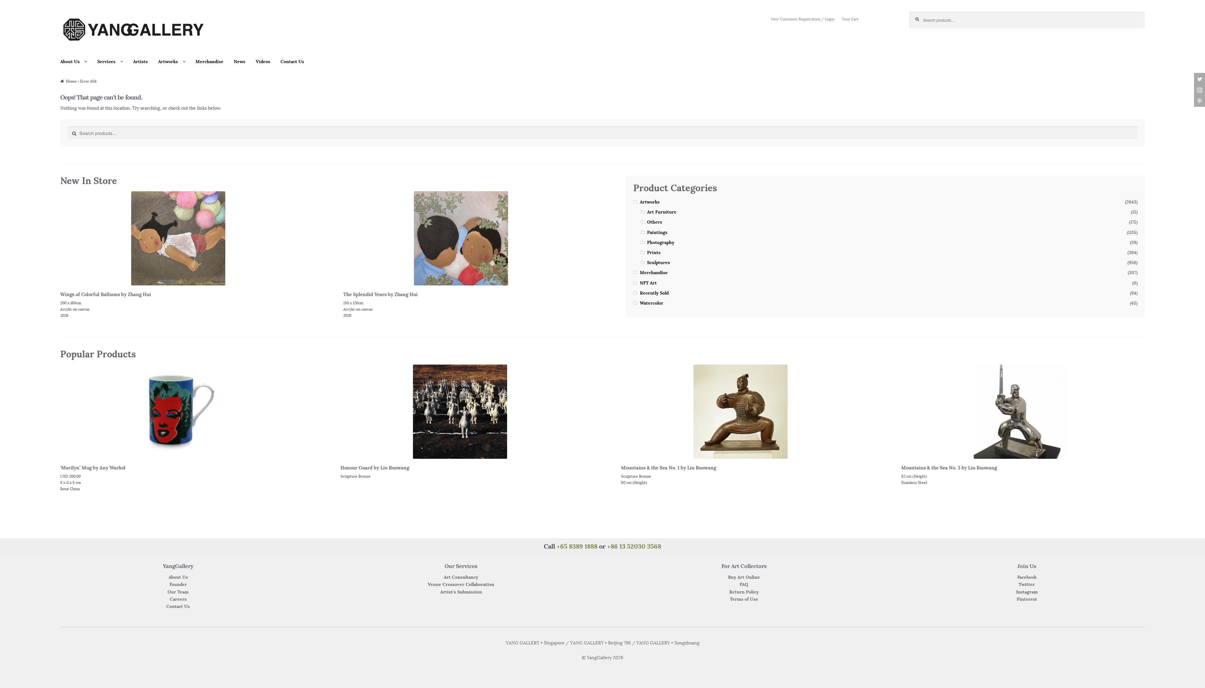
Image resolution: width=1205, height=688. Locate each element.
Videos (263, 61)
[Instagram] (1199, 90)
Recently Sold (654, 293)
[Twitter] (1199, 79)
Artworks (168, 61)
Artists (140, 61)
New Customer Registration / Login (802, 19)
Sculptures (658, 262)
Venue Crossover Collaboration (461, 584)
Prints (654, 252)
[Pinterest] (1199, 101)
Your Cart (850, 19)
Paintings (657, 232)
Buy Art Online (744, 577)
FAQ (744, 584)
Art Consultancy (461, 577)
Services (106, 61)
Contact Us (292, 61)
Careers (178, 599)
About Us (70, 61)
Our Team (178, 592)
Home (71, 81)
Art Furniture (662, 212)
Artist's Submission (461, 592)
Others (654, 222)
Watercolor (651, 303)
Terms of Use (744, 599)
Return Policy (744, 592)
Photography (660, 242)
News (239, 61)
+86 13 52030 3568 (634, 546)
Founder (178, 584)
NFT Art (648, 283)
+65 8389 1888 (577, 546)
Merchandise (209, 61)
